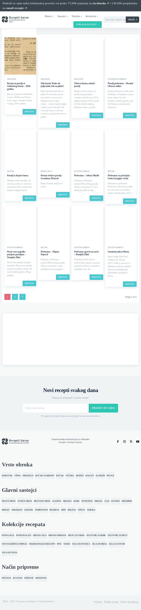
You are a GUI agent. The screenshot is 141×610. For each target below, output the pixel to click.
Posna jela (46, 171)
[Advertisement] (70, 339)
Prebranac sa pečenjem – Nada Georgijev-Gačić (119, 177)
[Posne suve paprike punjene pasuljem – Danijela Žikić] (20, 225)
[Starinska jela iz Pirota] (121, 225)
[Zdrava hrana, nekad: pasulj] (87, 56)
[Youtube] (137, 441)
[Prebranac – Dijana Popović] (54, 225)
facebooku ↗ (101, 3)
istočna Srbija (82, 171)
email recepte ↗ (16, 8)
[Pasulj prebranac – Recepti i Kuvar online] (121, 56)
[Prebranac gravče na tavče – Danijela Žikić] (87, 225)
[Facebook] (117, 441)
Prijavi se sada (103, 408)
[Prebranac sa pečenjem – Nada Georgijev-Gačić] (121, 148)
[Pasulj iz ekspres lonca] (20, 148)
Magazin (11, 79)
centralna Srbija (117, 79)
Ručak (10, 171)
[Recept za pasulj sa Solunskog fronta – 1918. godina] (20, 56)
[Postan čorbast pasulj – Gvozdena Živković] (54, 148)
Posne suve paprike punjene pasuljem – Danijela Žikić (16, 254)
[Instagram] (124, 441)
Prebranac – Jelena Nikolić (86, 175)
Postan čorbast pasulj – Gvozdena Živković (52, 177)
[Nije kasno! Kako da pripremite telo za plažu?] (54, 56)
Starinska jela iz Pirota (118, 251)
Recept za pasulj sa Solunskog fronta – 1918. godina (19, 86)
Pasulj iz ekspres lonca (17, 175)
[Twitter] (131, 441)
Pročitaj (29, 112)
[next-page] (22, 297)
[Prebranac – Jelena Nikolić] (87, 148)
